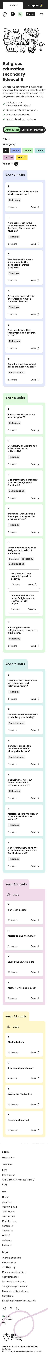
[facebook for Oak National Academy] (11, 1309)
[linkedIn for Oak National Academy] (17, 1309)
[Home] (4, 14)
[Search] (13, 14)
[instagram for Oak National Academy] (4, 1309)
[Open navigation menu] (41, 14)
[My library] (20, 14)
